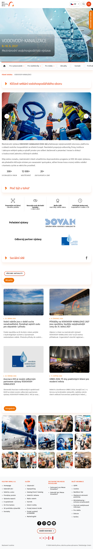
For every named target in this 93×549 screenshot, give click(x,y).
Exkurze (76, 514)
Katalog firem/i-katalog (35, 492)
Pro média (77, 510)
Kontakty (7, 511)
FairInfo (29, 502)
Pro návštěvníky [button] (33, 66)
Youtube (49, 523)
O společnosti (8, 502)
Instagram (44, 523)
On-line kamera (9, 505)
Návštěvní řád (78, 492)
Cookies (76, 489)
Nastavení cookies (8, 545)
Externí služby (32, 505)
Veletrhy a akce (9, 492)
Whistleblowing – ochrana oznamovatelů (81, 501)
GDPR (75, 486)
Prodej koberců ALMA (34, 508)
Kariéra (75, 517)
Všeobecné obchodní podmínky (80, 496)
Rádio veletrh (31, 499)
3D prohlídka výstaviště (12, 508)
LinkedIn (54, 523)
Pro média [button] (49, 66)
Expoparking (31, 489)
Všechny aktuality (14, 273)
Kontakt (78, 66)
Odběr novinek (45, 531)
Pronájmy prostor (10, 495)
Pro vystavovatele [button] (15, 66)
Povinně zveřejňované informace (81, 506)
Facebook (39, 523)
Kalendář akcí (8, 489)
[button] (75, 4)
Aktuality (63, 66)
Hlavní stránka (7, 75)
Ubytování (30, 486)
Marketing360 (31, 516)
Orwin (89, 545)
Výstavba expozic (9, 499)
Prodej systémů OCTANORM (32, 512)
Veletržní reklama (33, 495)
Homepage (7, 486)
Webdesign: (83, 545)
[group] (9, 280)
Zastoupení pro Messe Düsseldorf (57, 488)
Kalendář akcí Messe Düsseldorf (57, 493)
